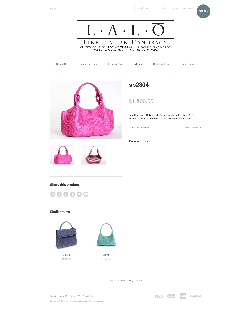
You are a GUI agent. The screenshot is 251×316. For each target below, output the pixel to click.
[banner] (125, 36)
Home (111, 280)
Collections (120, 280)
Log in (53, 8)
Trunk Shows (188, 64)
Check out (186, 8)
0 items (176, 8)
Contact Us (75, 296)
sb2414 (66, 255)
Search (53, 296)
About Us (63, 296)
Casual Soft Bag (88, 64)
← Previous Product (139, 127)
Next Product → (193, 127)
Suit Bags (130, 280)
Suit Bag (137, 64)
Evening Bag (115, 64)
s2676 (106, 255)
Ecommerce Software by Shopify (92, 300)
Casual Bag (62, 64)
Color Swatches (161, 64)
